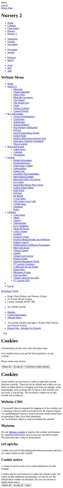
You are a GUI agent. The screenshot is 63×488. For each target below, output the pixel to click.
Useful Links (19, 204)
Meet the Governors (23, 97)
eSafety (17, 253)
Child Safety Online (23, 165)
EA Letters (18, 182)
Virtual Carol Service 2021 (26, 277)
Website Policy (14, 317)
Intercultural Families (23, 176)
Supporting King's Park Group (28, 185)
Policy (16, 209)
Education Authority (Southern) (28, 141)
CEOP (15, 291)
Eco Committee (20, 226)
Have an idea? (20, 275)
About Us (12, 86)
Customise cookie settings (37, 367)
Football (17, 234)
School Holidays (21, 124)
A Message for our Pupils (25, 267)
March (10, 60)
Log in (4, 5)
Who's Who (19, 94)
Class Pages (13, 28)
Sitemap (11, 312)
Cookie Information (16, 315)
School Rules (19, 135)
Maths (16, 217)
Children (11, 25)
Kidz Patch (18, 190)
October (11, 41)
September (12, 39)
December (12, 49)
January (11, 52)
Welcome (17, 89)
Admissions (19, 122)
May (9, 68)
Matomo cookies (17, 432)
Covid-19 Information (24, 116)
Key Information (15, 114)
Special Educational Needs (26, 133)
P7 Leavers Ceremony (24, 264)
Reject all (6, 367)
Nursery (11, 31)
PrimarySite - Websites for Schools (24, 328)
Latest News (19, 149)
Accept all (18, 367)
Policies (17, 130)
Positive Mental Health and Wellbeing (31, 239)
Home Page (7, 8)
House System (20, 258)
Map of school (20, 144)
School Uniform (21, 108)
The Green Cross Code (24, 201)
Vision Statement (21, 92)
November (12, 44)
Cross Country (20, 231)
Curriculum (18, 119)
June (9, 71)
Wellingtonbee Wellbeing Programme (31, 245)
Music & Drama (21, 228)
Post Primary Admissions (25, 127)
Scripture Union (21, 236)
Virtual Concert (20, 250)
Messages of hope (22, 272)
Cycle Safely (19, 198)
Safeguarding (19, 168)
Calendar (17, 152)
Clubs (16, 105)
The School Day (21, 103)
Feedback (18, 206)
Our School (19, 100)
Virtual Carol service (23, 256)
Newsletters (19, 155)
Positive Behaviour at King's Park (29, 138)
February (11, 57)
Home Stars (19, 269)
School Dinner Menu (23, 187)
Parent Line (19, 171)
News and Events (15, 146)
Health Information (22, 160)
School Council (20, 242)
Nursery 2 (12, 33)
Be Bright (18, 196)
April (9, 65)
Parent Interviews (21, 163)
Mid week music (21, 247)
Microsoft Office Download (26, 179)
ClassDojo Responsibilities (26, 174)
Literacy (17, 220)
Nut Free (17, 193)
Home (10, 23)
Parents (10, 157)
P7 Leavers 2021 (21, 280)
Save (28, 485)
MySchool (6, 291)
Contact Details (20, 111)
